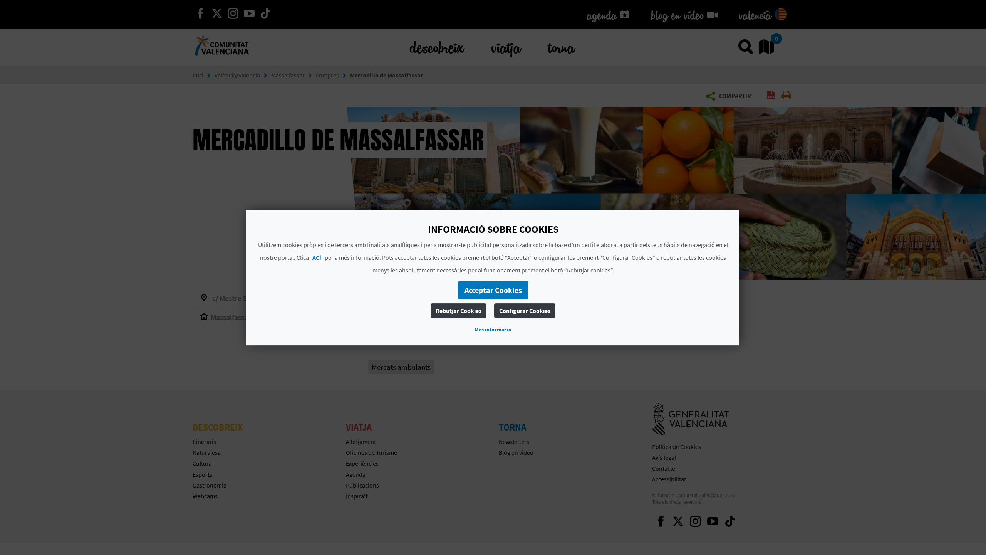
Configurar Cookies (524, 310)
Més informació (493, 329)
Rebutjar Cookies (458, 310)
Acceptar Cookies (493, 290)
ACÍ (316, 257)
